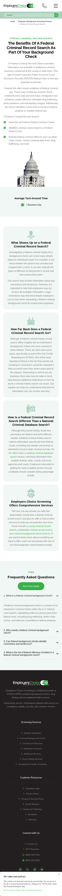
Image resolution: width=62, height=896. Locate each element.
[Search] (56, 15)
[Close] (59, 874)
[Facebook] (20, 869)
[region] (31, 884)
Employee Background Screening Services (35, 21)
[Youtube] (42, 869)
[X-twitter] (27, 869)
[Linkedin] (34, 869)
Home (12, 21)
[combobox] (29, 15)
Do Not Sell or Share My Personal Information (23, 890)
